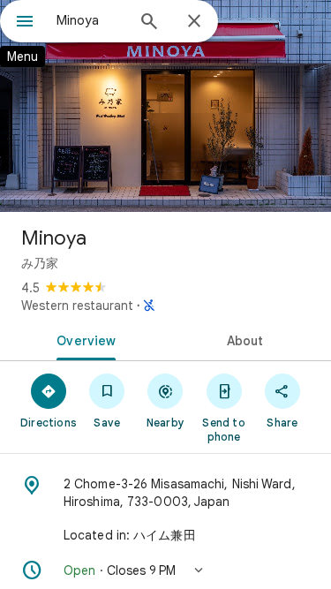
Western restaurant (77, 305)
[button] (165, 570)
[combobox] (90, 20)
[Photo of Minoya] (165, 106)
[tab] (83, 339)
